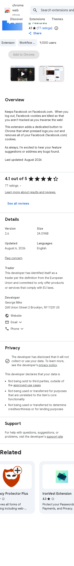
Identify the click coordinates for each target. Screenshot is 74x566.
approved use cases (27, 385)
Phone (15, 329)
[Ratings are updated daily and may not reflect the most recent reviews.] (56, 28)
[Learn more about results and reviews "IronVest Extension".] (53, 499)
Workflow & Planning (28, 43)
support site (55, 436)
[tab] (16, 19)
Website (16, 316)
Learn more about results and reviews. (30, 192)
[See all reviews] (18, 203)
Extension (8, 43)
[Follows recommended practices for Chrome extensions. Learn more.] (30, 23)
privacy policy (48, 365)
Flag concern (13, 258)
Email (14, 322)
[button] (22, 74)
